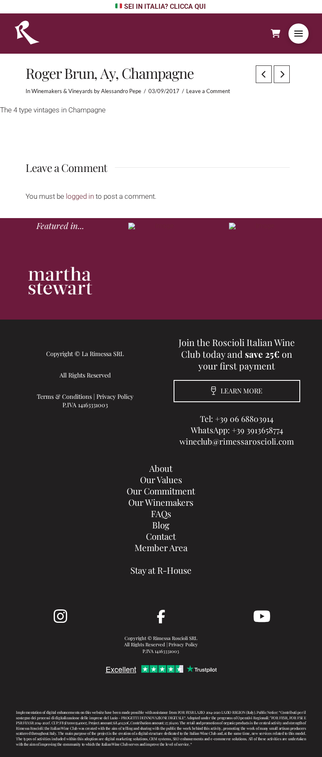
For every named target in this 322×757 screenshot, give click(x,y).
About (160, 468)
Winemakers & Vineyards (62, 91)
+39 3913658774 (257, 429)
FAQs (161, 513)
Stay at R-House (161, 570)
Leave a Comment (208, 91)
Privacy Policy (114, 396)
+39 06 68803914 (244, 418)
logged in (80, 196)
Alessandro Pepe (121, 91)
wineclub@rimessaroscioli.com (236, 441)
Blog (160, 525)
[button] (298, 33)
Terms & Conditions (64, 396)
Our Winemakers (160, 502)
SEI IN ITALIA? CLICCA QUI (164, 6)
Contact (161, 536)
